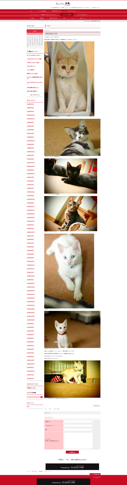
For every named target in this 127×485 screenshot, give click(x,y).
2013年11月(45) (31, 316)
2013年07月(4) (30, 330)
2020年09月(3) (30, 104)
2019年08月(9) (30, 129)
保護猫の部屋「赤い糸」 (57, 11)
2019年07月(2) (30, 133)
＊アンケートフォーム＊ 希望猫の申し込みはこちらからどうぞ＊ (43, 14)
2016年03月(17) (31, 221)
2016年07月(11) (31, 206)
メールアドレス (48, 425)
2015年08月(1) (30, 239)
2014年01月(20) (31, 309)
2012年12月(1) (30, 356)
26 (32, 43)
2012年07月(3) (30, 374)
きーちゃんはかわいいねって (33, 55)
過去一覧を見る (34, 94)
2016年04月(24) (31, 217)
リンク (72, 18)
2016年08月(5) (30, 202)
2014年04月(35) (31, 298)
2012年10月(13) (31, 363)
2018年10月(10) (31, 166)
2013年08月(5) (30, 327)
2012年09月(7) (30, 367)
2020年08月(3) (30, 107)
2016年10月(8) (30, 195)
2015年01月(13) (31, 265)
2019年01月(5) (30, 155)
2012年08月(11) (31, 371)
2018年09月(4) (30, 170)
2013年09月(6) (30, 323)
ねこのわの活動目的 (42, 11)
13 (34, 39)
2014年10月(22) (31, 276)
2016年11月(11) (31, 191)
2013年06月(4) (30, 334)
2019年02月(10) (31, 151)
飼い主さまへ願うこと (72, 11)
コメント (52, 440)
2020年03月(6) (30, 122)
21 (37, 41)
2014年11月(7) (30, 272)
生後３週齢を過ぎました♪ (33, 87)
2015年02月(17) (31, 261)
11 (30, 39)
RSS (28, 406)
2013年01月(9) (30, 352)
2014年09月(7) (30, 279)
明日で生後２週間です (32, 91)
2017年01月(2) (30, 184)
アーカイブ (32, 100)
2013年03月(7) (30, 345)
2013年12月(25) (31, 312)
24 (27, 43)
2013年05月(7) (30, 338)
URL (46, 429)
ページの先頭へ (95, 474)
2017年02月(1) (30, 180)
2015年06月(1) (30, 246)
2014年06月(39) (31, 290)
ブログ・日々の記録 (67, 14)
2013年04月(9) (30, 341)
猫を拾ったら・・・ (84, 18)
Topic (64, 18)
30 (41, 43)
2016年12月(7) (30, 188)
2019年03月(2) (30, 148)
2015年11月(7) (30, 235)
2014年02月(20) (31, 305)
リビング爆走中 (30, 69)
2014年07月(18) (31, 287)
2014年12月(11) (31, 268)
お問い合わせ (34, 471)
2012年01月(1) (30, 378)
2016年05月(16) (31, 213)
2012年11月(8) (30, 360)
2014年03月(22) (31, 301)
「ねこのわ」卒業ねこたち (82, 14)
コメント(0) (56, 408)
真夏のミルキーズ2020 (32, 73)
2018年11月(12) (31, 162)
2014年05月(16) (31, 294)
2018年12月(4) (30, 159)
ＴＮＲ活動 (32, 18)
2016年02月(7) (30, 224)
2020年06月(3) (30, 111)
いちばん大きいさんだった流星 (34, 58)
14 (37, 39)
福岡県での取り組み (53, 18)
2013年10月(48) (31, 319)
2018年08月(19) (31, 173)
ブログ (88, 21)
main (67, 459)
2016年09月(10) (31, 199)
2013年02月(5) (30, 349)
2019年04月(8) (30, 144)
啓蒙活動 (42, 18)
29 (39, 43)
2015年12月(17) (31, 232)
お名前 (47, 421)
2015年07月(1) (30, 243)
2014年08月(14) (31, 283)
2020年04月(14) (31, 118)
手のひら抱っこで (31, 66)
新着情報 (40, 471)
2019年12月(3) (30, 126)
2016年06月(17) (31, 210)
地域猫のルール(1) (31, 387)
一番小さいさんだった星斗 (33, 62)
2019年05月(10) (31, 140)
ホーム (31, 11)
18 (30, 41)
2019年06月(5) (30, 137)
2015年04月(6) (30, 254)
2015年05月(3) (30, 250)
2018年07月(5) (30, 177)
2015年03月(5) (30, 257)
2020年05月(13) (31, 115)
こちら (53, 358)
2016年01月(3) (30, 228)
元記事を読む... (96, 405)
